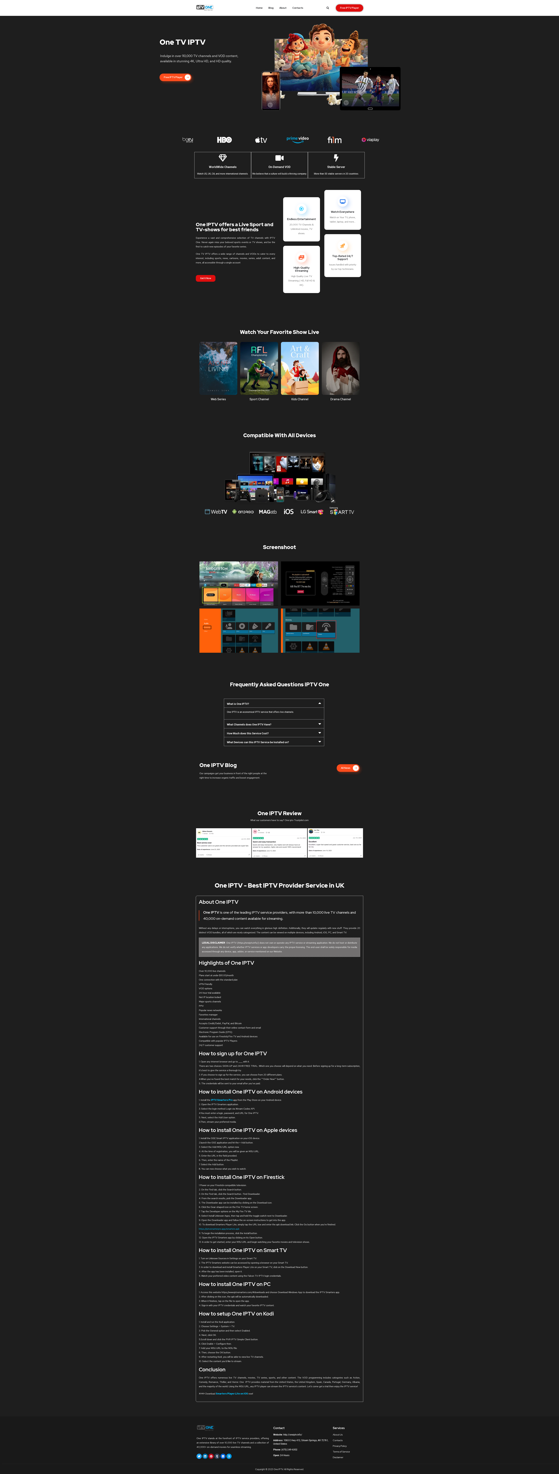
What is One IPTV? (238, 703)
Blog (271, 7)
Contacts (297, 7)
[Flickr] (223, 1456)
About (282, 7)
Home (259, 7)
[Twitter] (199, 1456)
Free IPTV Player (173, 77)
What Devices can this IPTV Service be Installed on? (258, 742)
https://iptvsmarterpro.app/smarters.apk (219, 1228)
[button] (274, 703)
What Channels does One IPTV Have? (249, 724)
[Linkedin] (205, 1456)
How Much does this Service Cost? (248, 733)
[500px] (229, 1456)
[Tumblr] (217, 1456)
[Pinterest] (211, 1456)
